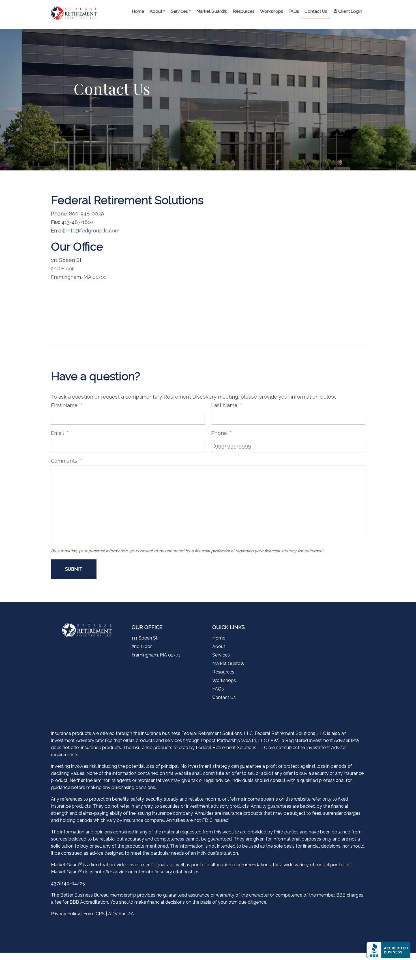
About (156, 11)
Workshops (271, 11)
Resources (243, 11)
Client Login (350, 11)
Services (179, 11)
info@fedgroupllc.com (92, 231)
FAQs (294, 11)
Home (138, 11)
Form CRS (94, 913)
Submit (73, 569)
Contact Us (316, 11)
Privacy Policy (65, 913)
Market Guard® (212, 11)
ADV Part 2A (121, 913)
